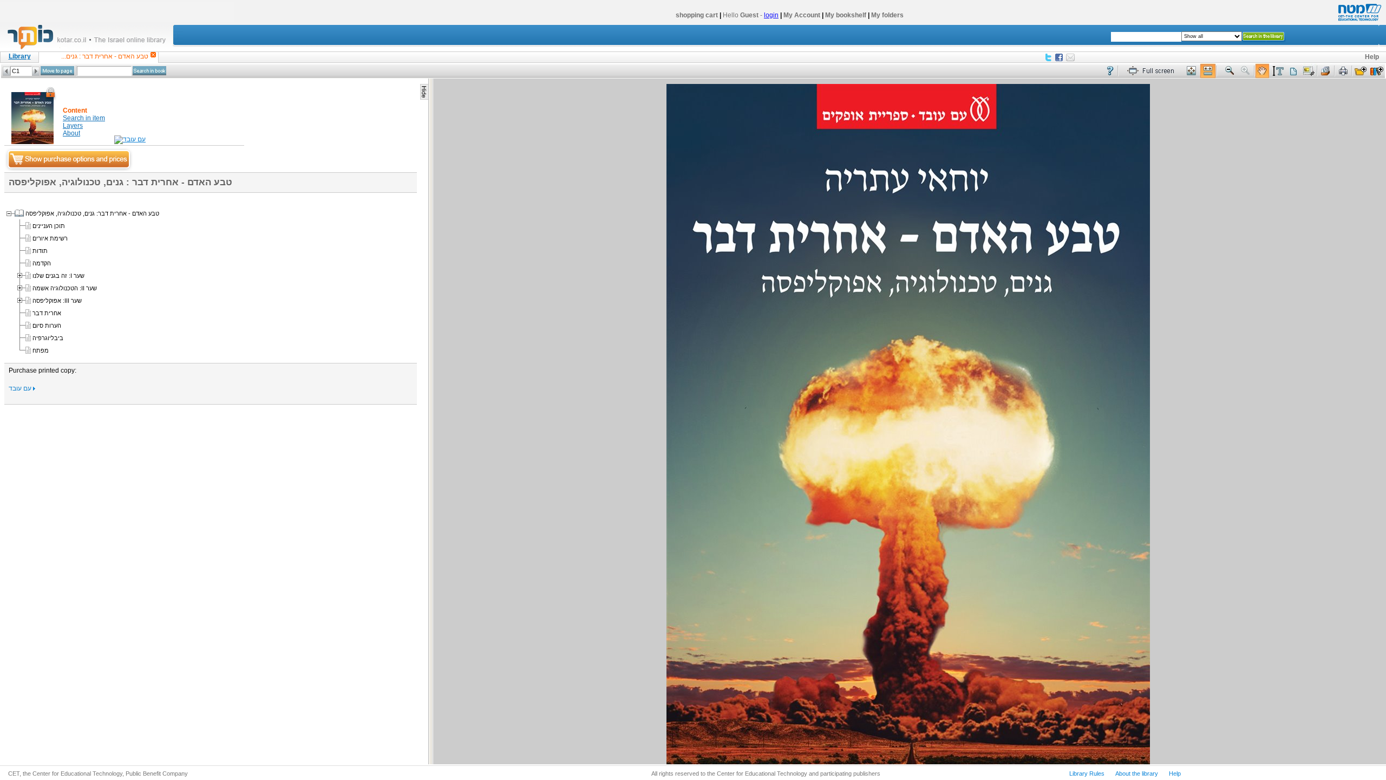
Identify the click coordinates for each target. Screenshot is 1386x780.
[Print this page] (1343, 71)
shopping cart (697, 15)
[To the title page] (91, 48)
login (771, 15)
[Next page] (36, 71)
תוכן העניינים (48, 226)
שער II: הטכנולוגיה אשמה (64, 288)
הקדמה (41, 263)
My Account (801, 15)
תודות (40, 251)
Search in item (84, 118)
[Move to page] (57, 70)
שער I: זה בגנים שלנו (58, 275)
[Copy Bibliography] (1326, 71)
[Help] (1110, 71)
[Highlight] (1278, 71)
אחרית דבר (46, 313)
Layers (73, 125)
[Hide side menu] (424, 92)
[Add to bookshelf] (1377, 71)
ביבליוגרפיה (47, 338)
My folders (887, 15)
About (71, 133)
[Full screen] (1153, 71)
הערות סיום (46, 325)
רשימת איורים (50, 238)
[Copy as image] (1308, 71)
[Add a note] (1293, 71)
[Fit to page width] (1208, 71)
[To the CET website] (1358, 21)
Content (75, 110)
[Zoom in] (1246, 71)
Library (20, 56)
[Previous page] (6, 71)
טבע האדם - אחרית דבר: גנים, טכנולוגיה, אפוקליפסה (92, 213)
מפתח (40, 350)
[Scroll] (1262, 71)
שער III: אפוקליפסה (57, 300)
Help (1372, 57)
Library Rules (1086, 773)
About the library (1136, 773)
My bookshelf (845, 15)
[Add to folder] (1360, 71)
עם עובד (21, 388)
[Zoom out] (1229, 71)
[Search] (149, 70)
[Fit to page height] (1192, 71)
